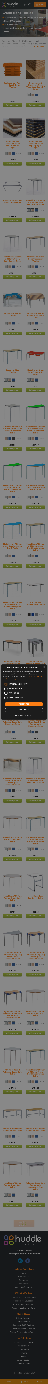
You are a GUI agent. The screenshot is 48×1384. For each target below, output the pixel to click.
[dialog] (24, 692)
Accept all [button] (24, 704)
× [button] (44, 667)
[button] (24, 715)
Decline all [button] (23, 710)
